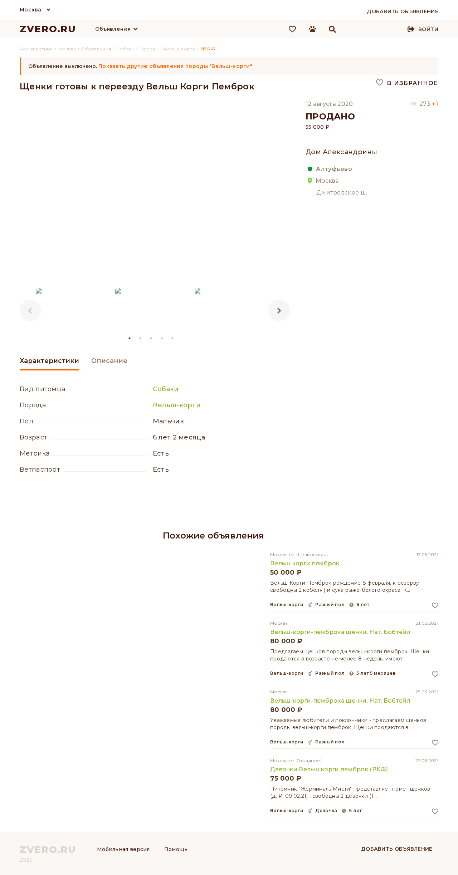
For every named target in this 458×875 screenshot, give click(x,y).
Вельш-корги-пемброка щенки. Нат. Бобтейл (340, 632)
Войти (428, 29)
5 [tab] (172, 338)
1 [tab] (129, 338)
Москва (31, 9)
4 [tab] (162, 338)
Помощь (176, 849)
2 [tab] (140, 338)
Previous (30, 310)
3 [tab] (151, 338)
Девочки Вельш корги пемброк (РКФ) (329, 769)
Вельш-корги (177, 405)
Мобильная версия (123, 849)
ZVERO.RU (48, 29)
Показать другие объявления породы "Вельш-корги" (175, 66)
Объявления (113, 29)
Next (279, 310)
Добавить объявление (397, 849)
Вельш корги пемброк (305, 563)
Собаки (166, 389)
